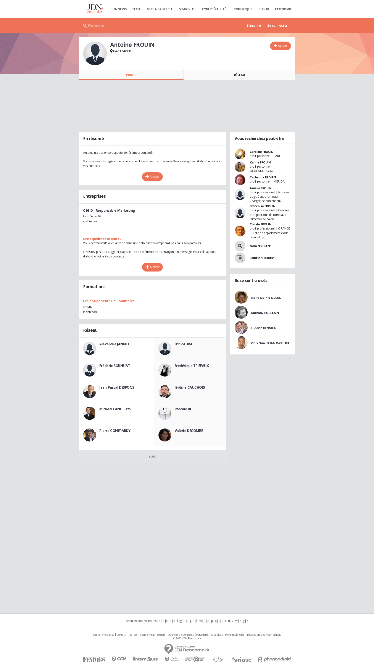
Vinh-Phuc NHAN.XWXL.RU (270, 343)
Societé (161, 634)
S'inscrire (254, 25)
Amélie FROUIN (261, 188)
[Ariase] (241, 659)
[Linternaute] (145, 659)
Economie (283, 9)
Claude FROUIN (260, 224)
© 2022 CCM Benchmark (187, 638)
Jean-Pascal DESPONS (116, 387)
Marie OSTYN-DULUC (266, 298)
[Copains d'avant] (194, 659)
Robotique (243, 9)
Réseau (239, 75)
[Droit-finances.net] (172, 659)
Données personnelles (181, 634)
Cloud (263, 9)
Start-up (187, 9)
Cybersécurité (214, 9)
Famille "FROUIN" (262, 258)
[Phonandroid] (274, 659)
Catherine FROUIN (263, 177)
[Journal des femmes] (94, 659)
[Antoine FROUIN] (95, 53)
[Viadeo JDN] (218, 659)
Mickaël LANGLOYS (115, 409)
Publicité (132, 634)
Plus (152, 456)
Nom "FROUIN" (260, 246)
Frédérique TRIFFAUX (192, 365)
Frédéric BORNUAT (114, 365)
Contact (120, 634)
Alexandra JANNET (114, 344)
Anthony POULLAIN (265, 313)
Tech (136, 9)
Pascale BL (183, 409)
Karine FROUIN (260, 162)
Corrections (274, 634)
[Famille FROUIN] (240, 257)
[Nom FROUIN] (240, 246)
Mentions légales (234, 634)
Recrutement (147, 634)
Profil (131, 75)
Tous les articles (256, 634)
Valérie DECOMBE (189, 430)
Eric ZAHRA (183, 344)
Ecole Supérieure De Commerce (109, 301)
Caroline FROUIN (261, 152)
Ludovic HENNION (264, 328)
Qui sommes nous (103, 634)
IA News (120, 9)
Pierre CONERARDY (114, 430)
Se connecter (277, 25)
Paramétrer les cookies (209, 634)
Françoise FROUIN (262, 206)
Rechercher (96, 25)
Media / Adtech (159, 9)
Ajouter (283, 46)
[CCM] (118, 659)
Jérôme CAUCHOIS (190, 387)
